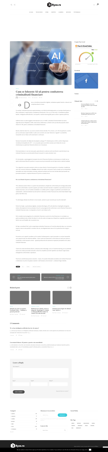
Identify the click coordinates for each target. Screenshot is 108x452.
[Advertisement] (54, 25)
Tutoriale (77, 12)
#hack (86, 425)
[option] (19, 302)
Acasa (31, 12)
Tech (17, 88)
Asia (30, 141)
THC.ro (96, 446)
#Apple (73, 423)
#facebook (80, 425)
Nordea (34, 169)
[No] (106, 450)
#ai (22, 266)
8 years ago (25, 97)
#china (93, 423)
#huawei (92, 425)
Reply (21, 335)
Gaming (61, 12)
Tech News (39, 12)
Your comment (16, 366)
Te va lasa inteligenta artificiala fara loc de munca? (24, 328)
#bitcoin (79, 423)
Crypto (53, 12)
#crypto (73, 425)
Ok (90, 449)
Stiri (46, 12)
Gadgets (24, 416)
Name (14, 380)
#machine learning (36, 266)
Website (51, 380)
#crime (28, 266)
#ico (72, 427)
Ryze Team (20, 97)
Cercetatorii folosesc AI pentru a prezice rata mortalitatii (26, 342)
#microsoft (78, 427)
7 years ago (16, 314)
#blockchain (86, 423)
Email (32, 380)
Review (68, 12)
